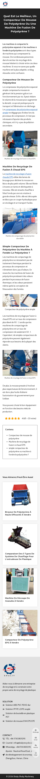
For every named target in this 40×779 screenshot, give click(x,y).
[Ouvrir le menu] (34, 4)
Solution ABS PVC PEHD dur (18, 705)
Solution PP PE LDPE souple (18, 709)
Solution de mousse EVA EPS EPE (20, 721)
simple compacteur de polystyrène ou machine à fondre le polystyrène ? (20, 451)
